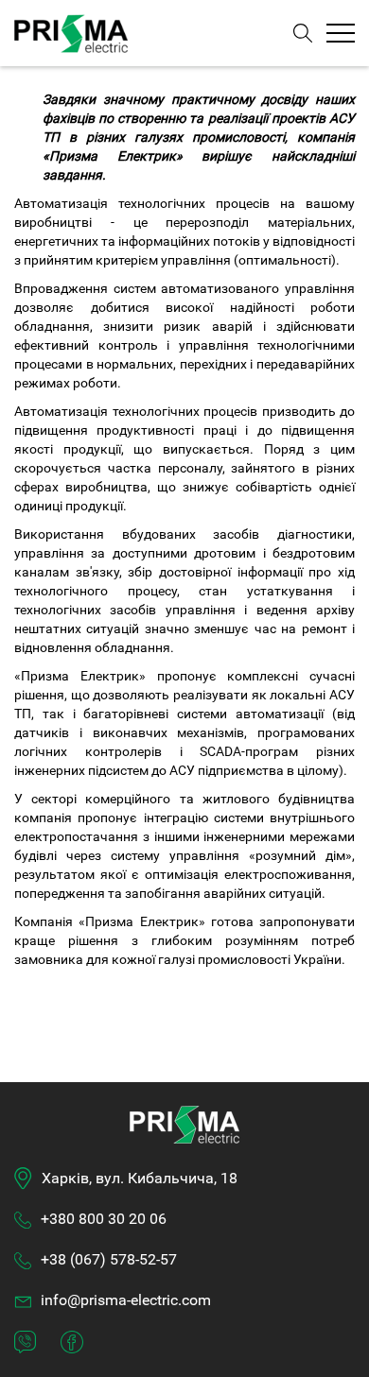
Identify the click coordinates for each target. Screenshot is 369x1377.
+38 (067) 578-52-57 (109, 1259)
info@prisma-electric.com (126, 1300)
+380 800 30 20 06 (104, 1219)
